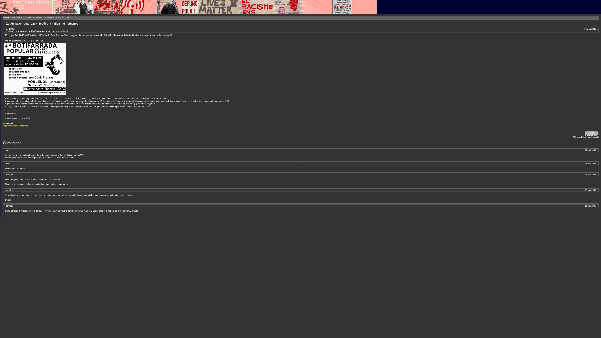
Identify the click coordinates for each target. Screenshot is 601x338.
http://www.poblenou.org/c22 (15, 126)
